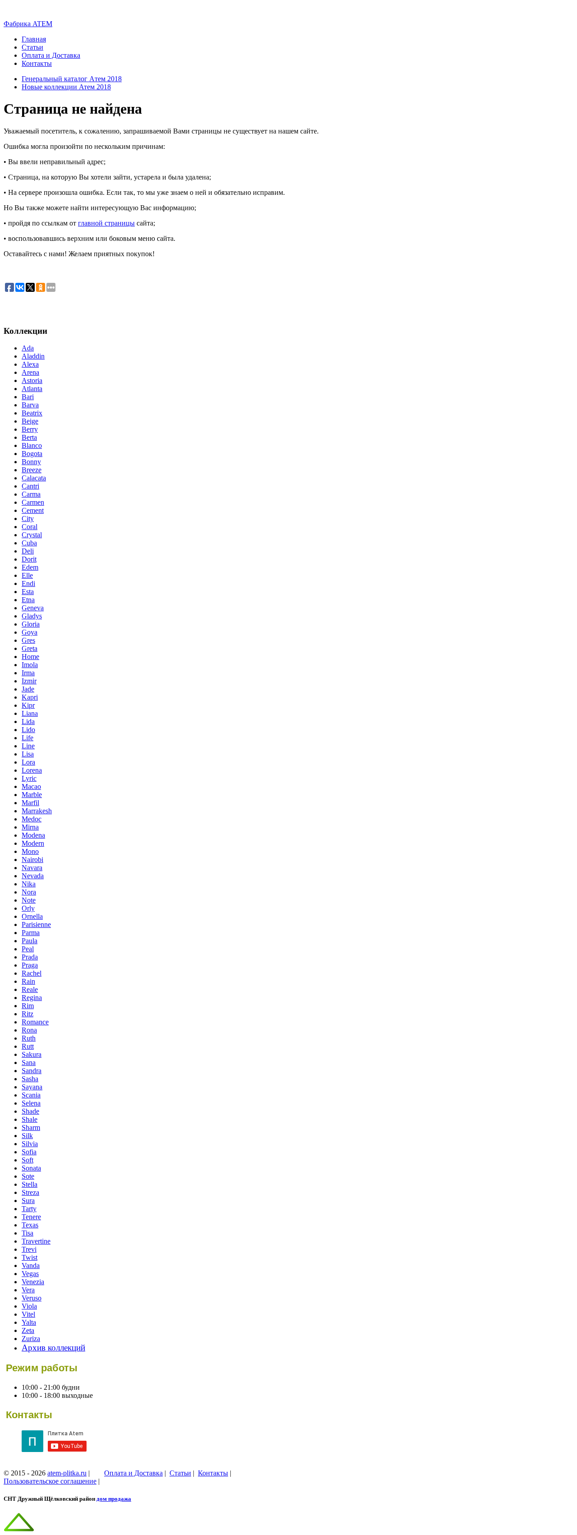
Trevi (29, 1249)
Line (28, 746)
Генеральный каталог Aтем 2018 (72, 79)
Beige (30, 421)
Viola (29, 1306)
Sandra (31, 1070)
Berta (29, 437)
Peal (28, 949)
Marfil (30, 803)
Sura (28, 1200)
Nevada (33, 876)
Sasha (30, 1079)
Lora (28, 762)
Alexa (30, 364)
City (28, 518)
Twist (29, 1257)
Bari (28, 397)
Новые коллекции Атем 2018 (66, 87)
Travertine (36, 1241)
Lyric (29, 778)
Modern (33, 843)
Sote (28, 1176)
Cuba (29, 543)
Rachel (31, 973)
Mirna (30, 827)
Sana (29, 1062)
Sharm (31, 1127)
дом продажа (113, 1498)
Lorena (32, 770)
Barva (30, 405)
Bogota (32, 453)
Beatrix (32, 413)
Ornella (32, 916)
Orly (28, 908)
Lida (28, 721)
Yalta (29, 1322)
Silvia (30, 1144)
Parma (31, 932)
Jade (28, 689)
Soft (27, 1160)
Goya (29, 632)
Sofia (29, 1152)
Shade (30, 1111)
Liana (30, 713)
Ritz (27, 1014)
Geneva (33, 608)
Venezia (33, 1282)
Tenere (31, 1217)
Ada (28, 348)
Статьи (32, 47)
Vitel (28, 1314)
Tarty (29, 1208)
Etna (28, 600)
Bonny (31, 462)
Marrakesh (37, 811)
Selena (31, 1103)
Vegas (30, 1273)
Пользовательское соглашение (50, 1481)
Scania (31, 1095)
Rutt (28, 1046)
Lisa (28, 754)
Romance (35, 1022)
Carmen (33, 502)
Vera (28, 1290)
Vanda (31, 1265)
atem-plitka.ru (67, 1473)
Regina (32, 997)
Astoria (32, 380)
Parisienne (36, 924)
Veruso (31, 1298)
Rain (28, 981)
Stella (29, 1184)
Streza (30, 1192)
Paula (29, 941)
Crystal (32, 535)
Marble (32, 794)
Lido (28, 729)
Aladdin (33, 356)
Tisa (27, 1233)
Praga (30, 965)
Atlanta (32, 388)
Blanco (32, 445)
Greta (29, 648)
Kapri (30, 697)
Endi (28, 583)
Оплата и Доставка (51, 55)
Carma (31, 494)
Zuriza (31, 1338)
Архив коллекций (53, 1347)
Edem (30, 567)
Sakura (31, 1054)
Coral (29, 526)
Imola (30, 664)
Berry (30, 429)
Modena (33, 835)
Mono (30, 851)
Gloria (31, 624)
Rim (28, 1006)
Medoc (31, 819)
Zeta (28, 1330)
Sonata (31, 1168)
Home (30, 656)
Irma (28, 673)
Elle (27, 575)
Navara (32, 867)
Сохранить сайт (28, 305)
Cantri (30, 486)
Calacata (34, 478)
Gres (28, 640)
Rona (29, 1030)
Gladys (32, 616)
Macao (31, 786)
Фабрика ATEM (28, 24)
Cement (33, 510)
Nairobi (32, 859)
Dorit (29, 559)
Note (29, 900)
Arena (30, 372)
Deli (28, 551)
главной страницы (106, 223)
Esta (28, 591)
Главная (34, 39)
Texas (30, 1225)
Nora (29, 892)
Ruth (29, 1038)
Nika (29, 884)
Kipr (28, 705)
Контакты (37, 63)
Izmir (29, 681)
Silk (27, 1135)
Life (27, 738)
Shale (29, 1119)
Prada (30, 957)
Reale (30, 989)
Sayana (32, 1087)
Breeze (31, 470)
